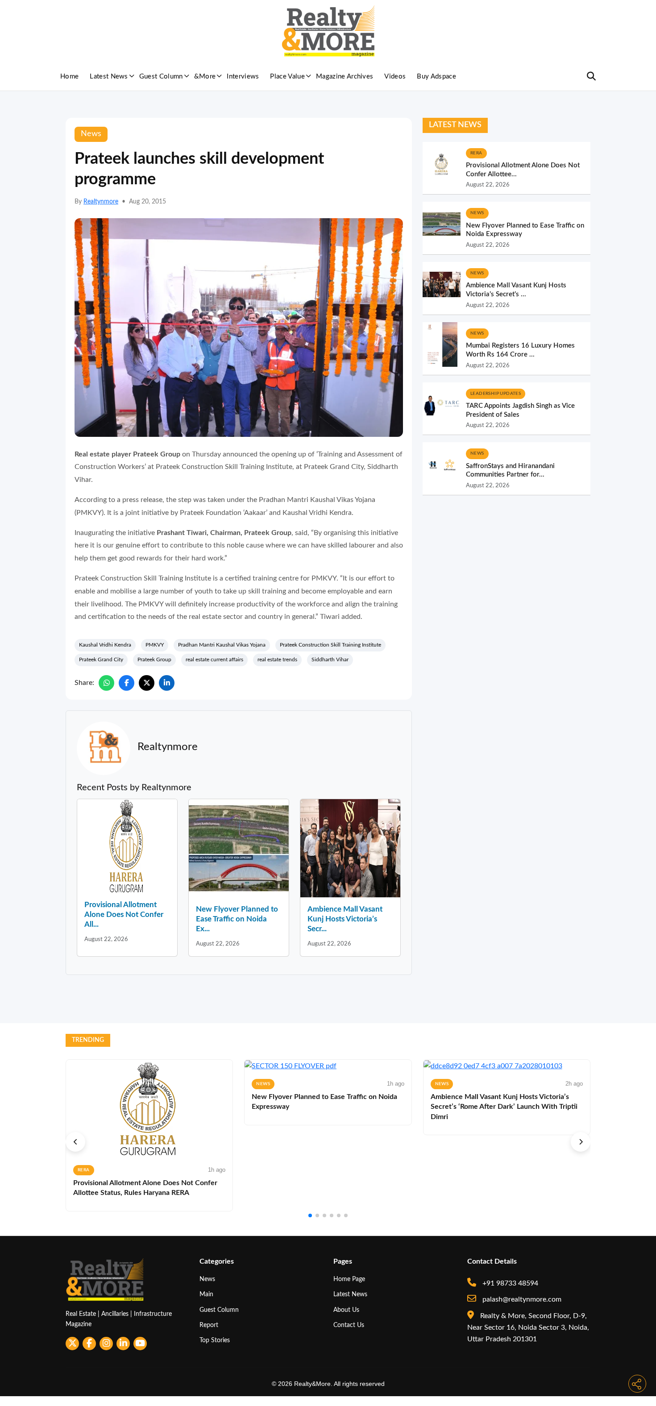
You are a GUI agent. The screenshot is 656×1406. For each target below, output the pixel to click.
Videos (395, 76)
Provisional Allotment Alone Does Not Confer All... (123, 914)
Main (206, 1294)
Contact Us (348, 1325)
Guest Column (161, 76)
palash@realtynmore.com (521, 1299)
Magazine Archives (344, 76)
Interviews (243, 76)
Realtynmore (100, 202)
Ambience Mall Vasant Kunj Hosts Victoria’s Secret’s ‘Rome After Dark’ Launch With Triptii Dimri (504, 1106)
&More (205, 76)
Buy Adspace (436, 76)
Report (208, 1325)
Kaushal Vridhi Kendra (105, 644)
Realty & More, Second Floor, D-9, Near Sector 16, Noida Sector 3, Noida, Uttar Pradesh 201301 (528, 1327)
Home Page (349, 1279)
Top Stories (214, 1340)
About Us (346, 1309)
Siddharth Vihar (330, 659)
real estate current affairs (214, 659)
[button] (75, 1142)
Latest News (109, 76)
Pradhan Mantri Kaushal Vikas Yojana (222, 644)
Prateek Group (154, 659)
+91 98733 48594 (509, 1283)
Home (69, 76)
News (207, 1279)
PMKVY (154, 644)
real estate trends (277, 659)
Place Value (287, 76)
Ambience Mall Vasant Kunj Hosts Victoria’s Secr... (344, 919)
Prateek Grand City (101, 659)
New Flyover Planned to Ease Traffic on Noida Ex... (237, 919)
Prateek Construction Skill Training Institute (330, 644)
